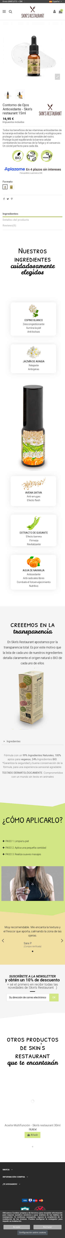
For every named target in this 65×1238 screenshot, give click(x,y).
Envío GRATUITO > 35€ (13, 1)
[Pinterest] (12, 199)
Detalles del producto (16, 219)
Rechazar (47, 1227)
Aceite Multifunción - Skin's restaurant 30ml (32, 1125)
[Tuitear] (8, 199)
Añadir (34, 1135)
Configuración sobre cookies (32, 1232)
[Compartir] (4, 199)
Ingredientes (10, 213)
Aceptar (16, 1227)
